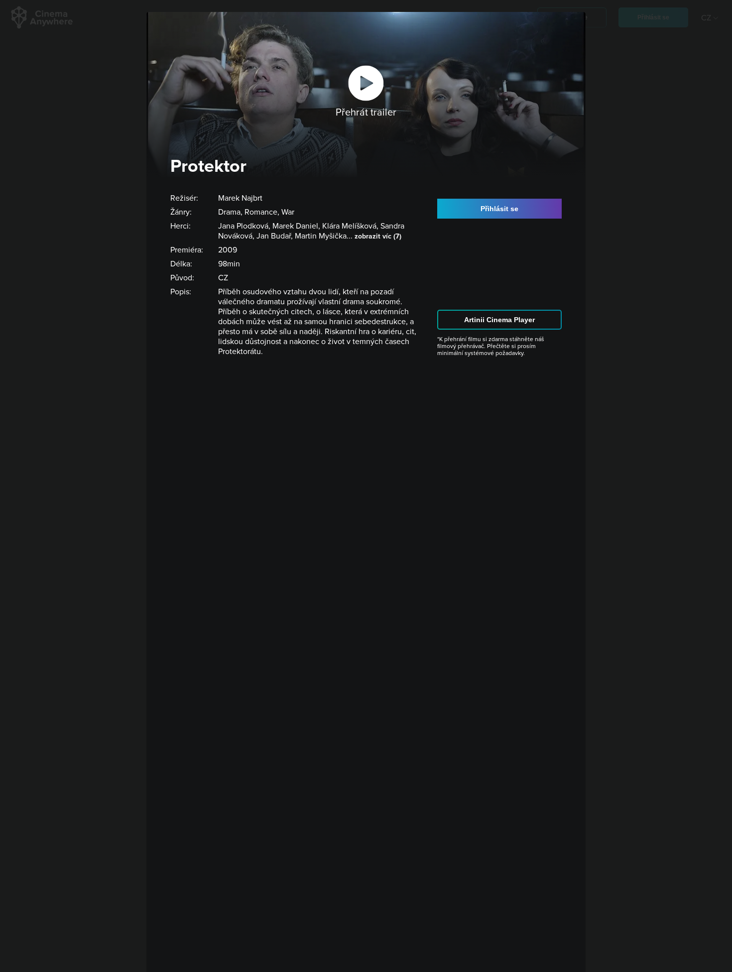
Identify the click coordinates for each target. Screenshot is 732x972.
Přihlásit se (499, 209)
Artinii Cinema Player (499, 320)
